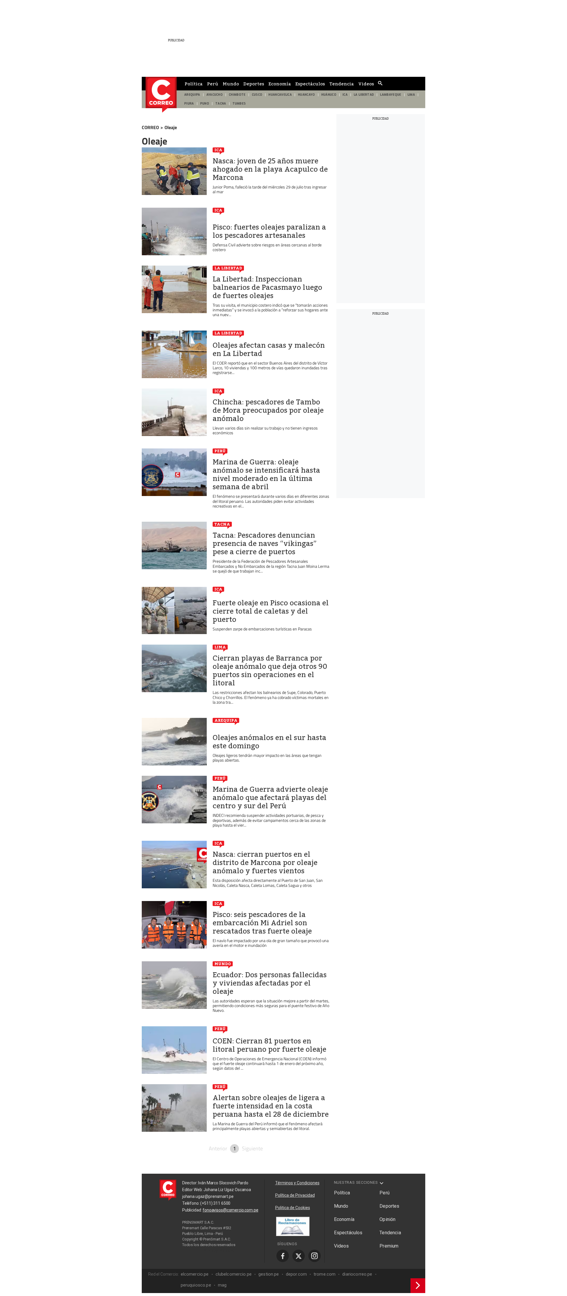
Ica (218, 149)
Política (194, 83)
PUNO (204, 103)
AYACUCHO (214, 95)
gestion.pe (268, 1274)
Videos (366, 83)
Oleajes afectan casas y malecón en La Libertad (269, 349)
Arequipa (225, 720)
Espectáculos (310, 83)
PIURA (189, 103)
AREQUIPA (192, 95)
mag (222, 1285)
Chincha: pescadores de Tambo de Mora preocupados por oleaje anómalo (268, 410)
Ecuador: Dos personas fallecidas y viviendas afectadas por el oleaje (270, 983)
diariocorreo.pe (357, 1274)
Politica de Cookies (292, 1207)
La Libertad (228, 268)
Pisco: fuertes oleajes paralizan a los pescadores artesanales (269, 231)
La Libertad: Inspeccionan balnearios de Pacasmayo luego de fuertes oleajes (267, 287)
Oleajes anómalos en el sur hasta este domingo (269, 742)
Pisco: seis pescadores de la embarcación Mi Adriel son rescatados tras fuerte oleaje (262, 922)
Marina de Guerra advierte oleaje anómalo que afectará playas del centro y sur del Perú (270, 797)
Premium (388, 1246)
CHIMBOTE (237, 95)
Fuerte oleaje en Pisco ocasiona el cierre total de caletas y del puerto (271, 611)
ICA (345, 95)
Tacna (222, 524)
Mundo (231, 83)
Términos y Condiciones (297, 1182)
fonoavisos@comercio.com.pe (230, 1210)
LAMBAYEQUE (390, 95)
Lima (220, 647)
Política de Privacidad (295, 1195)
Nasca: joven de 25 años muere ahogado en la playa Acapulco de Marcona (270, 169)
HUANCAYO (306, 95)
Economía (279, 83)
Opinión (387, 1219)
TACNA (220, 103)
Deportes (253, 83)
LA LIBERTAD (364, 95)
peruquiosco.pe (196, 1285)
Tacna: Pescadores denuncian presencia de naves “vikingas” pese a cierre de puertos (265, 543)
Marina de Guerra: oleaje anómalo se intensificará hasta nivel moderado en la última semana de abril (266, 474)
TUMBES (239, 103)
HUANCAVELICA (280, 95)
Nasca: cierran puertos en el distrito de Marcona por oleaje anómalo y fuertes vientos (265, 862)
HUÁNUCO (328, 95)
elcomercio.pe (195, 1274)
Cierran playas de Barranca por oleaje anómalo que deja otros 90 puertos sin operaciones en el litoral (270, 670)
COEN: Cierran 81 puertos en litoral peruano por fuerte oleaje (269, 1045)
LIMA (411, 95)
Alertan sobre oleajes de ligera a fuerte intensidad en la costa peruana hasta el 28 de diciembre (271, 1106)
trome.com (324, 1274)
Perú (212, 83)
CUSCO (257, 95)
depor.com (296, 1274)
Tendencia (341, 83)
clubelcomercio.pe (234, 1274)
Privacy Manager (220, 1250)
